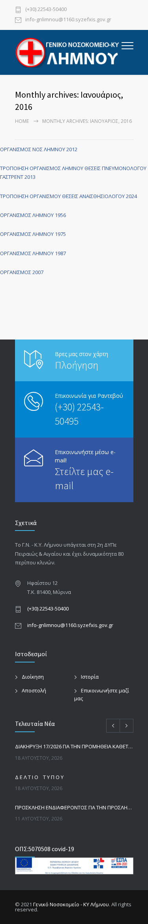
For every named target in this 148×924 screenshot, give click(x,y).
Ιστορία (90, 676)
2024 (131, 196)
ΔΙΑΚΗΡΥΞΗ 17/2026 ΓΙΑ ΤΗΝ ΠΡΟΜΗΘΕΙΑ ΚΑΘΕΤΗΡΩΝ (74, 746)
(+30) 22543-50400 (46, 10)
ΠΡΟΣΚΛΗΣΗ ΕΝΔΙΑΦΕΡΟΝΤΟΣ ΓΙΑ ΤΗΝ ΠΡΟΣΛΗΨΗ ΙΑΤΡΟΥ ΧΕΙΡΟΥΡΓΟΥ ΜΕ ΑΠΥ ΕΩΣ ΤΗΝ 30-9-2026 (74, 807)
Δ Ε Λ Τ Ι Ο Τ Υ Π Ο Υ (39, 777)
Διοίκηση (33, 676)
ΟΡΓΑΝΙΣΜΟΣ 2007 (21, 272)
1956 (60, 215)
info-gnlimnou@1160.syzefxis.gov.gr (68, 20)
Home (22, 121)
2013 (30, 176)
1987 (60, 253)
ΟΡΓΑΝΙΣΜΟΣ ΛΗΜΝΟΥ (27, 215)
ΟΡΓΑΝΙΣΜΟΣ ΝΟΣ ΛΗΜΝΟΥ (33, 149)
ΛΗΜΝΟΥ (43, 253)
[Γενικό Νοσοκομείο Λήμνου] (68, 52)
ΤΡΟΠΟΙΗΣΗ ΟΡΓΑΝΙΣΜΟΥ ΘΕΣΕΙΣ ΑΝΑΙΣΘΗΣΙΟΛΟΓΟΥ (62, 196)
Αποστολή (34, 690)
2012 (71, 149)
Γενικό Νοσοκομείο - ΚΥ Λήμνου (71, 904)
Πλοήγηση (76, 364)
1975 (60, 233)
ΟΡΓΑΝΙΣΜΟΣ (16, 253)
